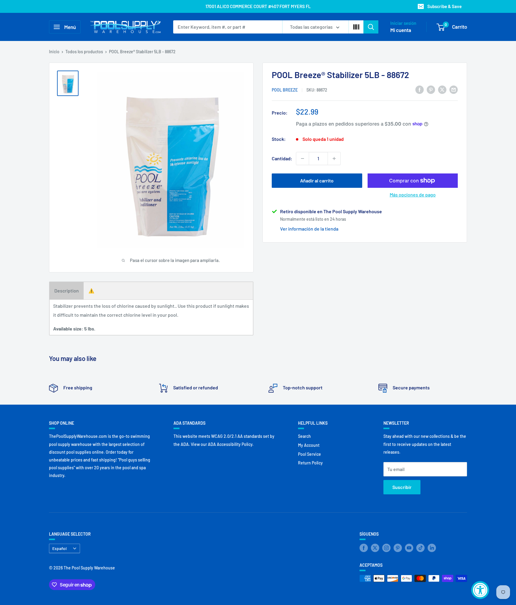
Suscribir (401, 487)
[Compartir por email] (453, 89)
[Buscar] (370, 26)
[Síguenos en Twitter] (375, 548)
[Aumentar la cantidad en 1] (334, 158)
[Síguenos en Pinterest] (398, 548)
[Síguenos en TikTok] (420, 548)
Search (304, 436)
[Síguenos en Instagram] (386, 548)
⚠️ (91, 290)
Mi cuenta (400, 30)
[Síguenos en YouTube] (409, 548)
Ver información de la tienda (309, 228)
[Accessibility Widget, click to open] (480, 590)
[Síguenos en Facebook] (364, 548)
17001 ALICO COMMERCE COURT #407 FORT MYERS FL (258, 6)
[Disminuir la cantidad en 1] (302, 158)
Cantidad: (282, 158)
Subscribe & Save (444, 6)
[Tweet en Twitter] (442, 89)
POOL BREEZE (285, 89)
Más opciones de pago (413, 194)
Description (66, 290)
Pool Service (309, 454)
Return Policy (310, 462)
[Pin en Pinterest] (431, 89)
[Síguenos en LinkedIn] (432, 548)
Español (59, 548)
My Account (309, 445)
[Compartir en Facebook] (419, 89)
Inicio (54, 51)
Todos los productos (84, 51)
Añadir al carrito (317, 180)
